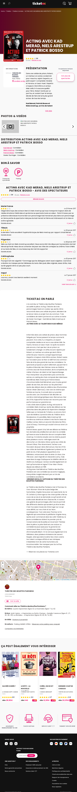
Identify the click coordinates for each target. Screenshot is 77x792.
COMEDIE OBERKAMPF (46, 692)
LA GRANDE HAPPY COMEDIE (10, 692)
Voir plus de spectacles (65, 77)
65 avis (28, 60)
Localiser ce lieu (17, 81)
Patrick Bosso (8, 153)
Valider (31, 755)
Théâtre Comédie (18, 11)
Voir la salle (14, 601)
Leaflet (57, 579)
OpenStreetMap (65, 579)
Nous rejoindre (56, 787)
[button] (4, 3)
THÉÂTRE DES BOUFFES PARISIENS (16, 74)
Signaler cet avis (6, 223)
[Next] (73, 126)
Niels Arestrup (8, 150)
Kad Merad (7, 148)
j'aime (69, 223)
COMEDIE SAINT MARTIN (28, 692)
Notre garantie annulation (13, 768)
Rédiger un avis (36, 60)
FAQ (6, 765)
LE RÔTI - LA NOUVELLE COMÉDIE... (25, 688)
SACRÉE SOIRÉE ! (9, 686)
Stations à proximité (20, 620)
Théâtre (8, 11)
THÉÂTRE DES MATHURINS (65, 692)
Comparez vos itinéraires (14, 629)
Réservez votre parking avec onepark (46, 624)
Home (3, 11)
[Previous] (4, 126)
